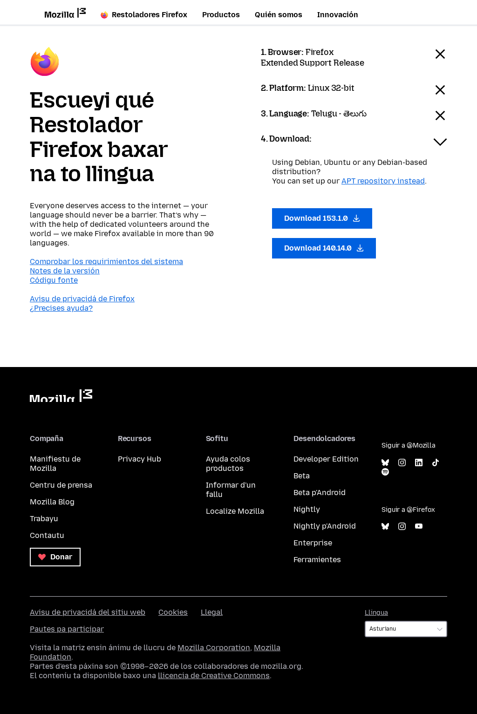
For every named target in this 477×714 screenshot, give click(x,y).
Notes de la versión (65, 270)
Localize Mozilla (235, 511)
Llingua (376, 613)
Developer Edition (326, 459)
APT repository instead (383, 181)
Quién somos (278, 14)
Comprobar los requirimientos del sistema (106, 261)
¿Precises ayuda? (61, 308)
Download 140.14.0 (319, 248)
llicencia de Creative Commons (214, 675)
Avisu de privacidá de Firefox (82, 298)
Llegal (212, 612)
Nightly (306, 509)
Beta (301, 475)
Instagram (402, 463)
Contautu (47, 535)
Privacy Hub (139, 459)
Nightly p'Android (324, 526)
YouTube (418, 526)
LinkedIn (418, 463)
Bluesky (385, 463)
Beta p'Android (319, 492)
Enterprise (312, 542)
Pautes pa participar (67, 629)
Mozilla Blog (52, 501)
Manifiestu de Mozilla (55, 464)
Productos (221, 14)
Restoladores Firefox (149, 14)
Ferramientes (317, 559)
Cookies (173, 612)
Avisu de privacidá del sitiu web (87, 612)
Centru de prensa (61, 485)
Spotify (385, 472)
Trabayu (44, 518)
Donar (60, 556)
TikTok (435, 463)
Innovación (337, 14)
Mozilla (61, 395)
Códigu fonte (54, 280)
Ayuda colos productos (228, 464)
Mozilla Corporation (213, 647)
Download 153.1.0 (317, 218)
